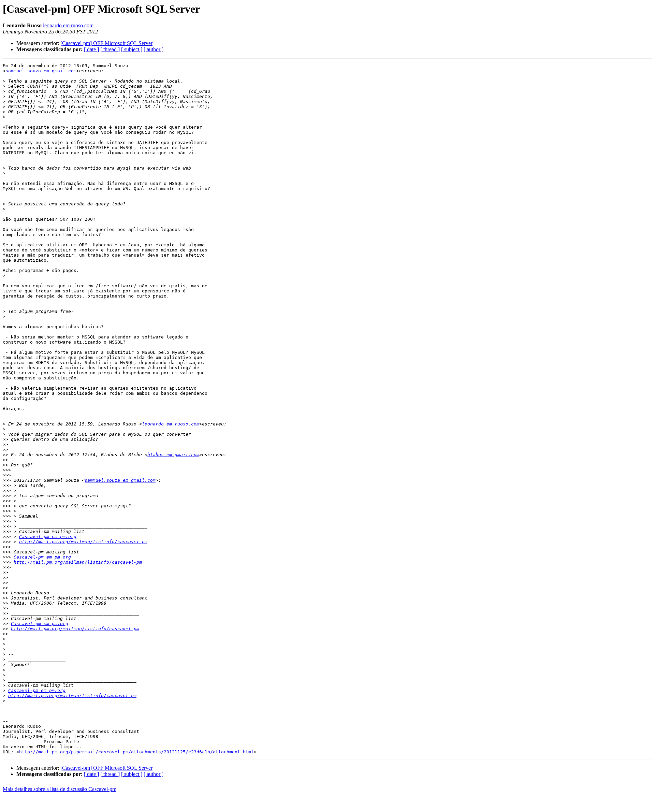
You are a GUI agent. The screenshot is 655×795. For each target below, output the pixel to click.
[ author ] (153, 49)
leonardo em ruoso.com (68, 25)
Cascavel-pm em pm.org (47, 536)
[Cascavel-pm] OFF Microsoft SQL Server (106, 43)
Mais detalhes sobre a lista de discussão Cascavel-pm (59, 789)
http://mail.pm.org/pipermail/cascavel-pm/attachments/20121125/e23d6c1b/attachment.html (136, 751)
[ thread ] (110, 49)
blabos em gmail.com (173, 454)
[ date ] (91, 49)
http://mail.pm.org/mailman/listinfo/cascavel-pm (83, 541)
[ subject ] (131, 49)
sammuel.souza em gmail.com (40, 70)
